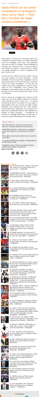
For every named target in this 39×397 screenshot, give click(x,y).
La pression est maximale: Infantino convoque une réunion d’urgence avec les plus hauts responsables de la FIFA (23, 362)
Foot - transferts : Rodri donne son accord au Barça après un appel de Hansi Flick (23, 333)
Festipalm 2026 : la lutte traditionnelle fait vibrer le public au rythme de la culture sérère (24, 256)
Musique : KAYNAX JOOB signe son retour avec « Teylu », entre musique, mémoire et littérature (23, 325)
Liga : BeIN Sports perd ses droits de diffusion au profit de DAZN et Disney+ (23, 340)
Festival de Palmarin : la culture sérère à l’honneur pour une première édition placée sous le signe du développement (24, 263)
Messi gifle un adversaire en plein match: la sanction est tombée (21, 181)
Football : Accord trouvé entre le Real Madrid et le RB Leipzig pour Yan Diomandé (23, 348)
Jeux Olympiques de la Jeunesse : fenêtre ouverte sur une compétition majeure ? (22, 385)
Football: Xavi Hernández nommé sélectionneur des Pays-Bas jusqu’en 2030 (24, 248)
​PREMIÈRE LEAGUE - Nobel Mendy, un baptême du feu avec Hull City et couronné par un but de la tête (18, 131)
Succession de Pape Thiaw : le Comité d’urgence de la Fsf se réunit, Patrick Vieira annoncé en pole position (24, 219)
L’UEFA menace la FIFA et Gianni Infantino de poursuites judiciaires (21, 377)
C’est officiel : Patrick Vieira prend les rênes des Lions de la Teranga (23, 203)
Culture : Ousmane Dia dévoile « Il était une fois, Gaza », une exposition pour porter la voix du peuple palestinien (23, 355)
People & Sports (14, 3)
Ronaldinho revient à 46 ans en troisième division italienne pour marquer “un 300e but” (18, 146)
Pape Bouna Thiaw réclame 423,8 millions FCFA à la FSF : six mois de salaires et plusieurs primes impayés (22, 226)
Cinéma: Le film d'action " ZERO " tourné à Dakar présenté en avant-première (24, 240)
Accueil (4, 3)
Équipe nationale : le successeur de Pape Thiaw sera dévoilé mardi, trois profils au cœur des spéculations (24, 234)
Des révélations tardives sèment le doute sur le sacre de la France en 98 (22, 369)
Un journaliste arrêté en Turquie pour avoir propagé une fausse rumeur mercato (23, 294)
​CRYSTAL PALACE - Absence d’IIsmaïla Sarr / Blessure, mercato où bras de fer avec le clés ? (17, 125)
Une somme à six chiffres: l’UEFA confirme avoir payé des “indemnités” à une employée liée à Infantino (24, 318)
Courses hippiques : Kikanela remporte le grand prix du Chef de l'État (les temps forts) (23, 302)
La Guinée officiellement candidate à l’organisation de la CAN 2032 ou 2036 (22, 188)
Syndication (20, 394)
